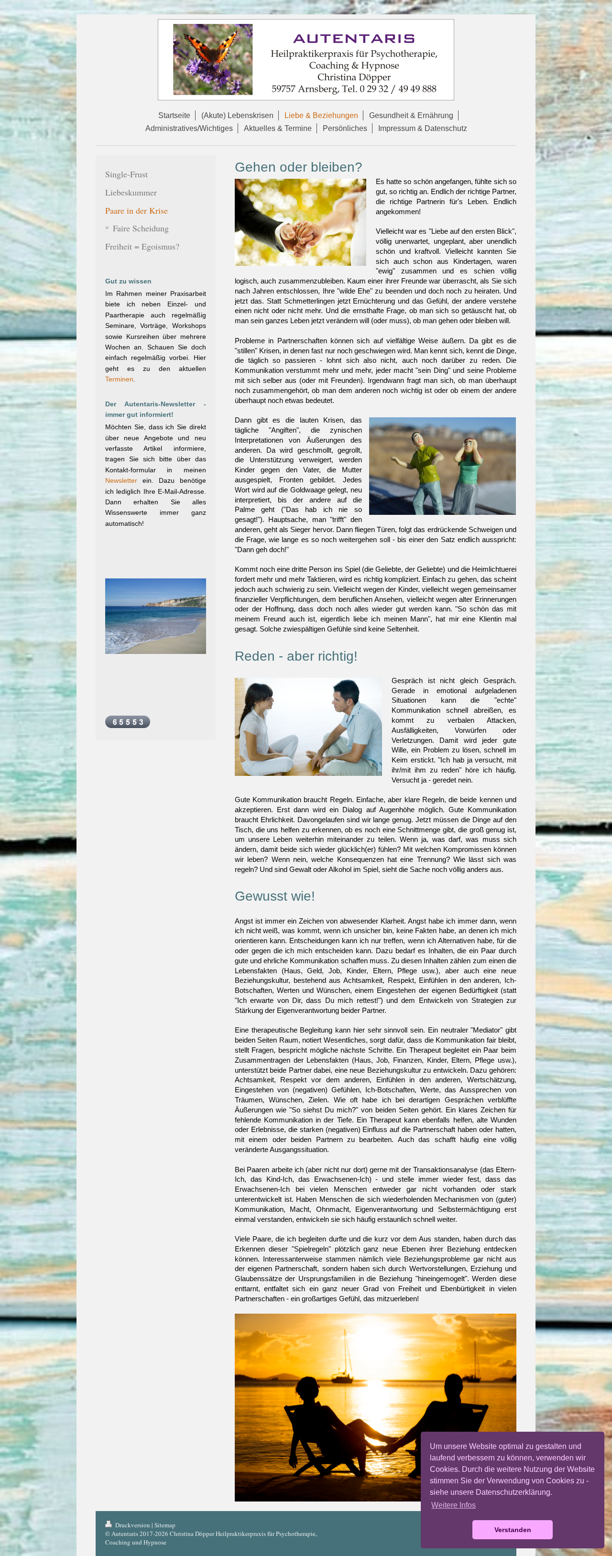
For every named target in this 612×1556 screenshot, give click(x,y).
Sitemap (164, 1525)
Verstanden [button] (512, 1530)
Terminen (119, 379)
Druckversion (133, 1525)
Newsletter (121, 480)
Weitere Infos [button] (453, 1505)
